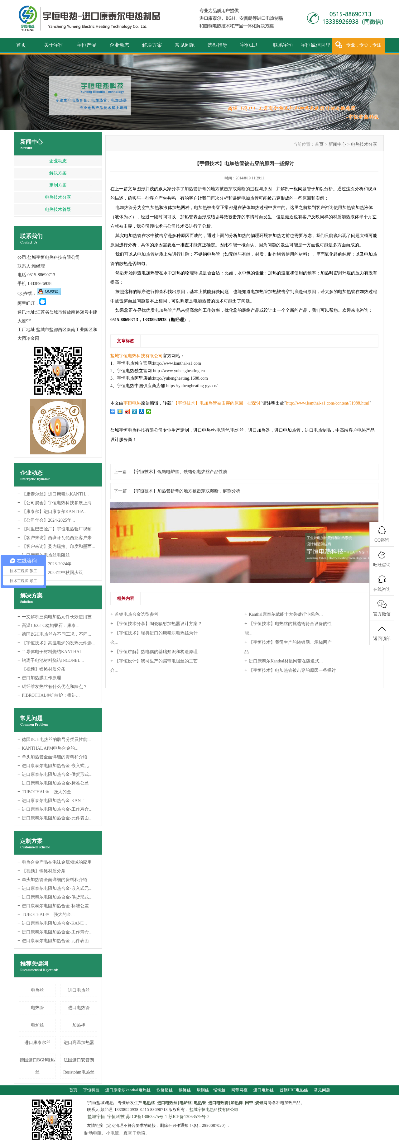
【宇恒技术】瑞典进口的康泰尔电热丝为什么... (154, 637)
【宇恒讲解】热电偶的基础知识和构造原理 (154, 651)
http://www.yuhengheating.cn (179, 370)
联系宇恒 (283, 45)
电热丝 (37, 990)
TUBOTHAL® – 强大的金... (46, 792)
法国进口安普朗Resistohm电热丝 (78, 1066)
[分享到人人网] (141, 411)
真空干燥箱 (134, 1133)
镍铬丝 (185, 1090)
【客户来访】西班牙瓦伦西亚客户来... (56, 537)
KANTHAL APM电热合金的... (48, 748)
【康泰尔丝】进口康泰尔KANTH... (53, 494)
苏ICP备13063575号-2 (188, 1116)
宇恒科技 (91, 1090)
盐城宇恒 (96, 1116)
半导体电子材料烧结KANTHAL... (51, 651)
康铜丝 (203, 1090)
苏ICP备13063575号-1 (146, 1116)
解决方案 (152, 45)
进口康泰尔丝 (37, 1042)
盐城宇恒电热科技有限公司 (136, 355)
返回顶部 (382, 638)
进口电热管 (79, 1007)
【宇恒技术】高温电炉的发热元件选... (56, 643)
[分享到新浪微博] (127, 411)
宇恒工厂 (250, 45)
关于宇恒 (54, 45)
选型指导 (218, 45)
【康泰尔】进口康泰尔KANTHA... (52, 511)
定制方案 (58, 185)
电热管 (37, 1007)
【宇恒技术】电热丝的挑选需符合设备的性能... (288, 628)
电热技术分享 (58, 197)
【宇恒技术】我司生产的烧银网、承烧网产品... (288, 646)
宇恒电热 (132, 403)
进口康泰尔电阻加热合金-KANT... (52, 800)
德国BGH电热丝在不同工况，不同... (54, 634)
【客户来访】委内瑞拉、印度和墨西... (56, 546)
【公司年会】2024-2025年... (46, 520)
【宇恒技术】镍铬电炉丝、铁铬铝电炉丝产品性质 (179, 471)
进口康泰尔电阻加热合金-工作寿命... (55, 809)
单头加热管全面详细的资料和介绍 (52, 757)
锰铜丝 (219, 1090)
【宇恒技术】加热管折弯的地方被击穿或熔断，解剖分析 (185, 491)
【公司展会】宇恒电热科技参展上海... (56, 502)
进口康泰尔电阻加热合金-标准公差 (53, 783)
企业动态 (119, 45)
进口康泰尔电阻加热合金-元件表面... (55, 818)
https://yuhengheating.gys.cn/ (192, 385)
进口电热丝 (79, 990)
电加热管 (124, 207)
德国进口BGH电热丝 (37, 1066)
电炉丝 (37, 1025)
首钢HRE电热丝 (294, 1090)
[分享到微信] (148, 411)
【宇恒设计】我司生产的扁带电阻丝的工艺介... (154, 665)
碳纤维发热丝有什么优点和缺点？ (52, 686)
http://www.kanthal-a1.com (177, 363)
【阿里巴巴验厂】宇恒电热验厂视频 (54, 529)
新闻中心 (31, 144)
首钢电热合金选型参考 (134, 614)
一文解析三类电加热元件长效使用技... (56, 616)
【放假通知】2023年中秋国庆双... (52, 572)
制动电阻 (93, 1133)
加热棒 (78, 1025)
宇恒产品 (87, 45)
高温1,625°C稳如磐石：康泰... (48, 625)
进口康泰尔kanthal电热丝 (128, 1090)
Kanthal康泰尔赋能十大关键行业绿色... (283, 614)
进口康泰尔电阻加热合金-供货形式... (55, 774)
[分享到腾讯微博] (134, 411)
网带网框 (239, 1090)
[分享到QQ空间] (120, 411)
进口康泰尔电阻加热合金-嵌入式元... (55, 765)
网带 (249, 1102)
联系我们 (31, 239)
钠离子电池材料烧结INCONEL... (50, 660)
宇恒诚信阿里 (316, 45)
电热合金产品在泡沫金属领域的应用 (54, 862)
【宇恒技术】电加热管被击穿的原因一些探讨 (290, 670)
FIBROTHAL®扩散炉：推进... (48, 695)
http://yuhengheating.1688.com (180, 378)
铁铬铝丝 (164, 1090)
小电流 (112, 1133)
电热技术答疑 (58, 209)
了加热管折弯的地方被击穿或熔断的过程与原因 (226, 189)
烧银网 (261, 1102)
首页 (21, 45)
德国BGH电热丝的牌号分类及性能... (54, 739)
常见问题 (185, 45)
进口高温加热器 (79, 1042)
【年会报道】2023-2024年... (46, 564)
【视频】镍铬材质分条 (41, 669)
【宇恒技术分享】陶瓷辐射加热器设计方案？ (156, 623)
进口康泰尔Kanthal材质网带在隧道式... (283, 660)
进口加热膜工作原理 (39, 678)
